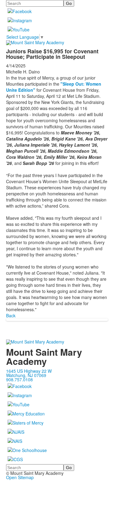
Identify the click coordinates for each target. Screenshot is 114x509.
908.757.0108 (19, 379)
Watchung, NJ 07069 (26, 375)
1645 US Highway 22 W (29, 371)
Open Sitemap (20, 477)
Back (11, 315)
